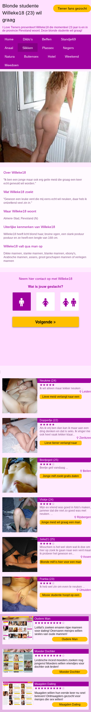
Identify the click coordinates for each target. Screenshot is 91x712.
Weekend (72, 56)
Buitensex (31, 56)
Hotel (52, 56)
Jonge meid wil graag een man (60, 522)
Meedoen (12, 65)
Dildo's (28, 39)
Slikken (27, 48)
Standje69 (68, 39)
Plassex (48, 48)
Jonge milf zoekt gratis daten (61, 476)
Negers (68, 48)
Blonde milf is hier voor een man (60, 562)
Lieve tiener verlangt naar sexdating (61, 443)
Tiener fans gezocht (72, 8)
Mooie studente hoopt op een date (60, 595)
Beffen (47, 39)
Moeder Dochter (70, 671)
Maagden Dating (69, 704)
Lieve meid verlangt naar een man (60, 397)
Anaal (9, 48)
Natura (10, 56)
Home (9, 39)
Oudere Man (70, 639)
